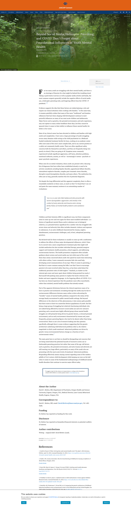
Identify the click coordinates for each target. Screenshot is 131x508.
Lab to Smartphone (43, 27)
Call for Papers (71, 12)
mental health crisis (42, 53)
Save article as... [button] (65, 81)
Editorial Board (19, 12)
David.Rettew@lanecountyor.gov (70, 403)
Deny (24, 502)
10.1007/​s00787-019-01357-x (74, 489)
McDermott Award (49, 12)
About (26, 12)
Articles (3, 12)
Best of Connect (81, 12)
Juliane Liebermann (8, 69)
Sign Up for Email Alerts (60, 12)
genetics (60, 53)
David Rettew (41, 50)
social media (52, 53)
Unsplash (15, 69)
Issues (31, 12)
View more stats (100, 87)
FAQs (41, 12)
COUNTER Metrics (53, 497)
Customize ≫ (66, 502)
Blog (36, 12)
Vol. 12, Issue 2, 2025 (41, 30)
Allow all (107, 502)
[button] (65, 372)
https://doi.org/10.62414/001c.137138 (57, 55)
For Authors (11, 12)
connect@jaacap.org (74, 372)
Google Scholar (42, 463)
